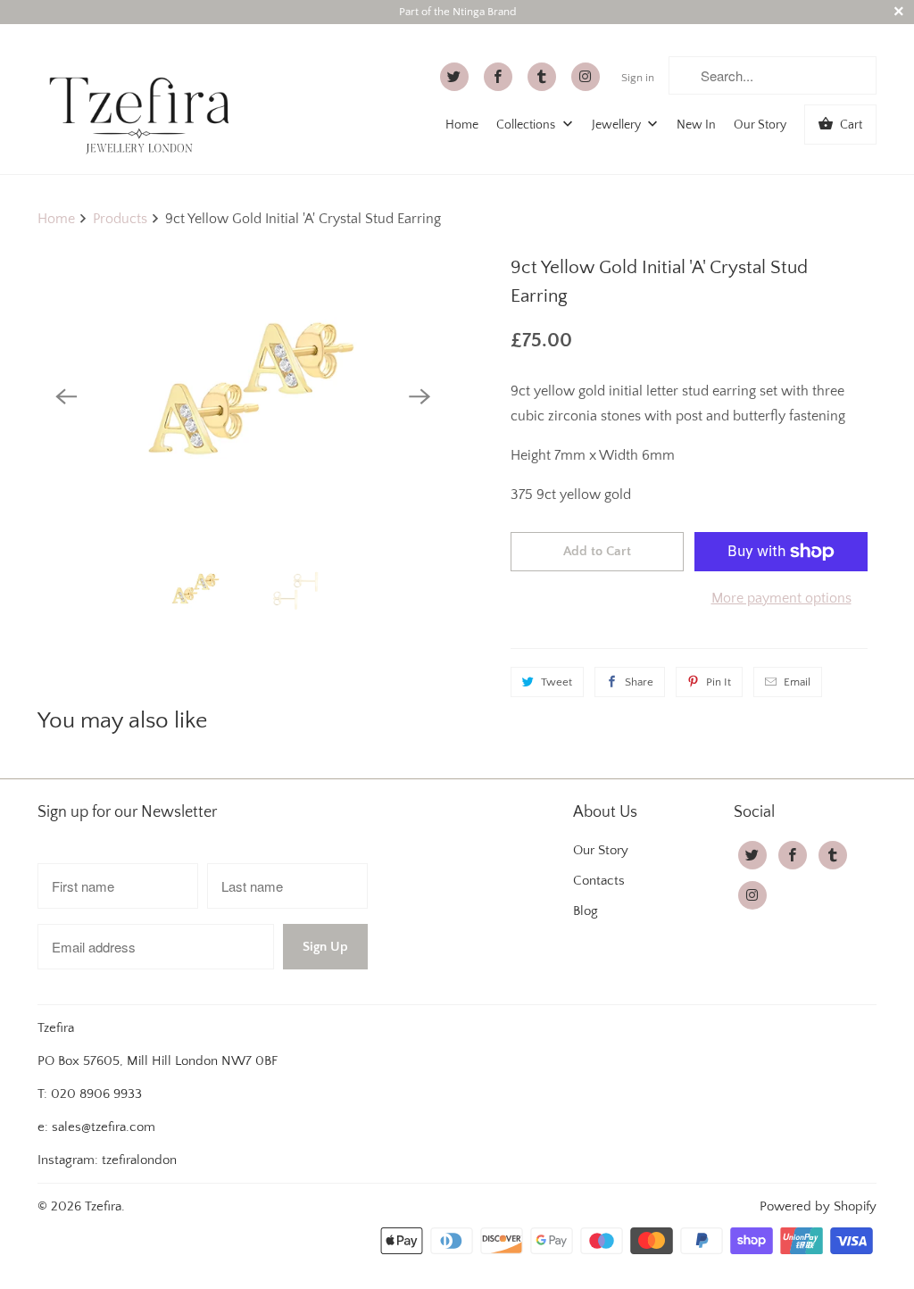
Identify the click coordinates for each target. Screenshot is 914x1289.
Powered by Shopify (818, 1206)
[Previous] (66, 396)
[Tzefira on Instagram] (585, 76)
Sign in (637, 77)
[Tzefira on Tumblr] (542, 76)
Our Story (760, 125)
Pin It (718, 682)
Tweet (556, 682)
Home (461, 125)
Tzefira (103, 1206)
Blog (585, 911)
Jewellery (618, 125)
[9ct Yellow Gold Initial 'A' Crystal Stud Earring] (242, 397)
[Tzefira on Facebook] (498, 76)
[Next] (419, 396)
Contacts (599, 880)
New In (696, 125)
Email (797, 682)
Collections (527, 125)
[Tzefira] (144, 99)
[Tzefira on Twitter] (454, 76)
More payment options (781, 598)
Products (120, 219)
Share (639, 682)
